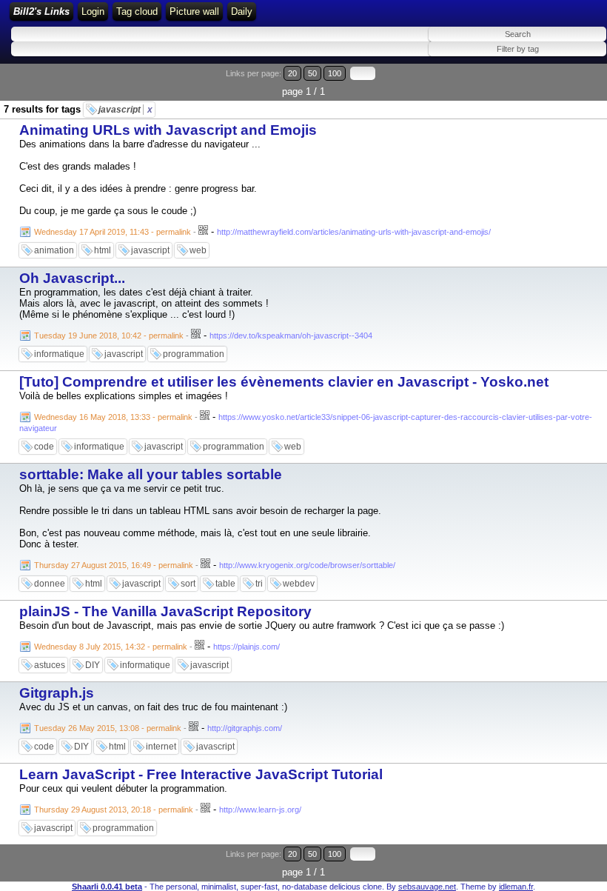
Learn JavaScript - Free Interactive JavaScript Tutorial (201, 774)
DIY (92, 665)
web (198, 250)
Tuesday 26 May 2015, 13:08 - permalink (107, 728)
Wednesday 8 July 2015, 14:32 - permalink (110, 646)
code (44, 446)
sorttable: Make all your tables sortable (150, 474)
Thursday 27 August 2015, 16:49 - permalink (113, 565)
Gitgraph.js (56, 693)
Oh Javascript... (72, 278)
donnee (49, 583)
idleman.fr (516, 886)
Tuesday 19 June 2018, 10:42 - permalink (109, 335)
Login (92, 11)
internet (161, 746)
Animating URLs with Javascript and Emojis (168, 130)
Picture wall (194, 11)
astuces (49, 665)
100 (334, 73)
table (225, 583)
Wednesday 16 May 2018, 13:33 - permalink (113, 417)
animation (54, 250)
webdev (299, 583)
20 (292, 73)
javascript (125, 109)
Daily (241, 11)
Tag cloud (137, 11)
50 (312, 73)
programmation (193, 354)
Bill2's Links (41, 11)
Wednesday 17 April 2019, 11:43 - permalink (112, 231)
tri (259, 583)
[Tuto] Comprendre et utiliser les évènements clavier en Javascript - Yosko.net (284, 382)
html (102, 250)
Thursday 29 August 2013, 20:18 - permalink (113, 809)
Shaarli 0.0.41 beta (107, 886)
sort (188, 583)
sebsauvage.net (427, 886)
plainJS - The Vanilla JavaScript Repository (165, 611)
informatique (59, 354)
